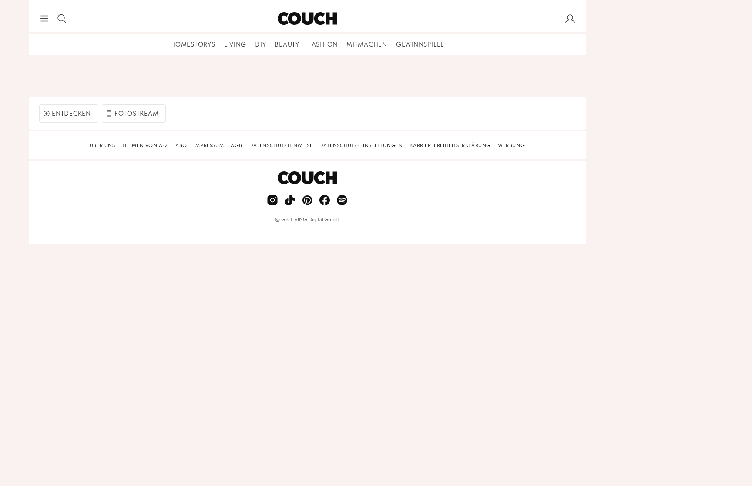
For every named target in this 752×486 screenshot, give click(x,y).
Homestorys (192, 44)
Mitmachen (366, 44)
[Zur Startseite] (307, 18)
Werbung (511, 145)
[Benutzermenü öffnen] (570, 18)
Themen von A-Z (145, 145)
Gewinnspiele (420, 44)
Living (235, 44)
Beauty (287, 44)
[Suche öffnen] (62, 18)
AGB (236, 145)
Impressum (209, 145)
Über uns (102, 145)
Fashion (323, 44)
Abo (181, 145)
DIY (260, 44)
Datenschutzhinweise (280, 145)
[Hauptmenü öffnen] (44, 18)
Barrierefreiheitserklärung (450, 145)
